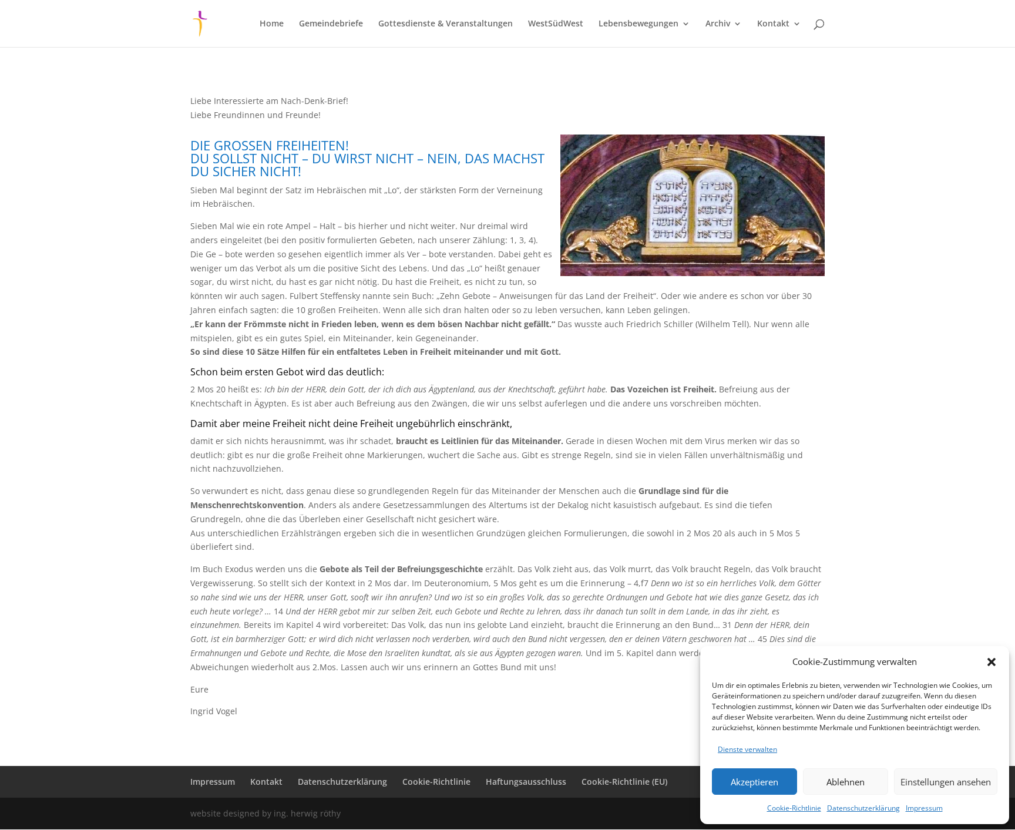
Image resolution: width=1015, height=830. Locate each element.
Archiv (717, 24)
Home (272, 24)
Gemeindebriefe (331, 24)
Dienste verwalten (747, 749)
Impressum (924, 808)
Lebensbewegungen (638, 24)
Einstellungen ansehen (945, 782)
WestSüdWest (555, 24)
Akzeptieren (754, 782)
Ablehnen (845, 782)
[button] (991, 662)
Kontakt (773, 24)
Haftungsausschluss (526, 781)
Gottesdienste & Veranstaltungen (445, 24)
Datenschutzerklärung (863, 808)
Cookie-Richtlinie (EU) (624, 781)
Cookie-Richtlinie (794, 808)
